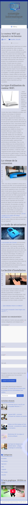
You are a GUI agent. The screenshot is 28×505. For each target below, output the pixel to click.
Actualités (12, 39)
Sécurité (18, 39)
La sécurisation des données (9, 242)
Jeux (2, 466)
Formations (4, 461)
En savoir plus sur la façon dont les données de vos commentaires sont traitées (13, 390)
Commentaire (5, 325)
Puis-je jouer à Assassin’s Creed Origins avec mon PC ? (13, 310)
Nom (3, 347)
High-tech (3, 464)
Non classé (4, 472)
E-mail (3, 355)
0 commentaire (15, 43)
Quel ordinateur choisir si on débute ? (12, 305)
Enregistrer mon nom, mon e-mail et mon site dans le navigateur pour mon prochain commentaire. (13, 375)
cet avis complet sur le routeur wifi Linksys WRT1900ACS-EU (13, 215)
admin (4, 39)
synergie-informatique (13, 15)
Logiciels (3, 469)
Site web (3, 363)
